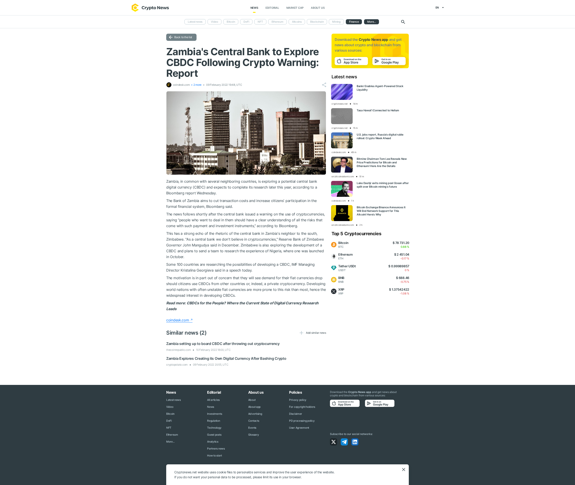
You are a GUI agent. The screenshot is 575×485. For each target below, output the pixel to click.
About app (254, 406)
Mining (336, 21)
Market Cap (295, 7)
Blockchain (317, 21)
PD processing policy (301, 420)
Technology (214, 427)
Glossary (253, 434)
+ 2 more (196, 84)
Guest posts (214, 434)
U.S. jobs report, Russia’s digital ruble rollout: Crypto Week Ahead (380, 136)
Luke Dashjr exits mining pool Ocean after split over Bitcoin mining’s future (383, 184)
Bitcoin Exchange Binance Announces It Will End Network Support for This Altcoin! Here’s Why (381, 211)
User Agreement (299, 427)
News (254, 7)
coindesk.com (177, 320)
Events (252, 427)
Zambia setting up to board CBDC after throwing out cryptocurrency (223, 343)
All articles (213, 400)
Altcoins (297, 21)
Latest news (195, 21)
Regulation (213, 420)
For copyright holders (302, 406)
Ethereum (277, 21)
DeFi (246, 21)
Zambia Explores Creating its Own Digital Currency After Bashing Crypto (226, 358)
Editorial (272, 7)
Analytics (212, 441)
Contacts (253, 420)
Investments (214, 413)
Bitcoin (231, 21)
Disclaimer (295, 413)
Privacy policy (297, 400)
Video (214, 21)
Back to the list (183, 37)
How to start (214, 455)
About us (318, 7)
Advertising (255, 413)
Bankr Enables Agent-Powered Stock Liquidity (380, 87)
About (252, 400)
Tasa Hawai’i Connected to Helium (378, 110)
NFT (260, 21)
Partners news (216, 448)
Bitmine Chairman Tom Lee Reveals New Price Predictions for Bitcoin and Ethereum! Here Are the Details (382, 162)
